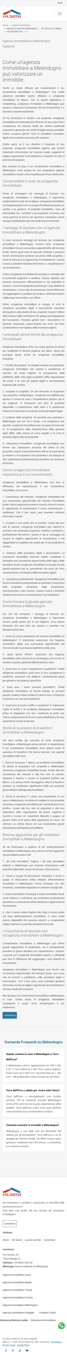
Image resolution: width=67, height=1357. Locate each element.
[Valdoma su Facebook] (6, 1350)
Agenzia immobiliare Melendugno (20, 1305)
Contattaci (9, 1015)
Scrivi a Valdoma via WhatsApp (31, 1266)
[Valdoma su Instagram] (12, 1350)
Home (5, 25)
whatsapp (61, 1323)
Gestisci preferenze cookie (14, 1320)
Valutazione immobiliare (43, 1320)
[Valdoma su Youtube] (27, 1350)
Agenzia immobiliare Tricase (17, 1290)
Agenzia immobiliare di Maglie (18, 1312)
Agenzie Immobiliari (21, 25)
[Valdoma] (12, 13)
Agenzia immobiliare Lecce (17, 1274)
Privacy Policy (9, 1345)
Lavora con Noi (33, 1240)
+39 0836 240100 (23, 1262)
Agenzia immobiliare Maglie (17, 1282)
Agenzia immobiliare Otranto (18, 1297)
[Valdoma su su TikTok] (19, 1350)
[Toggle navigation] (59, 13)
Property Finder (47, 1312)
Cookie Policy (23, 1345)
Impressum (56, 1342)
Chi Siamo (17, 1240)
